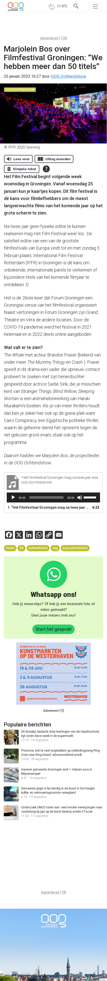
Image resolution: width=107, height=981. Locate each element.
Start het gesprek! (53, 629)
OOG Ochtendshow (68, 76)
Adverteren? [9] (53, 892)
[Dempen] (79, 497)
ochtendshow (38, 548)
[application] (53, 497)
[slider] (91, 496)
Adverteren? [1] (53, 710)
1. (48, 507)
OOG (55, 548)
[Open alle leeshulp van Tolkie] (46, 168)
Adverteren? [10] (53, 38)
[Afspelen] (13, 497)
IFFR (21, 548)
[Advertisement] (53, 26)
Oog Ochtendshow (75, 548)
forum (10, 548)
